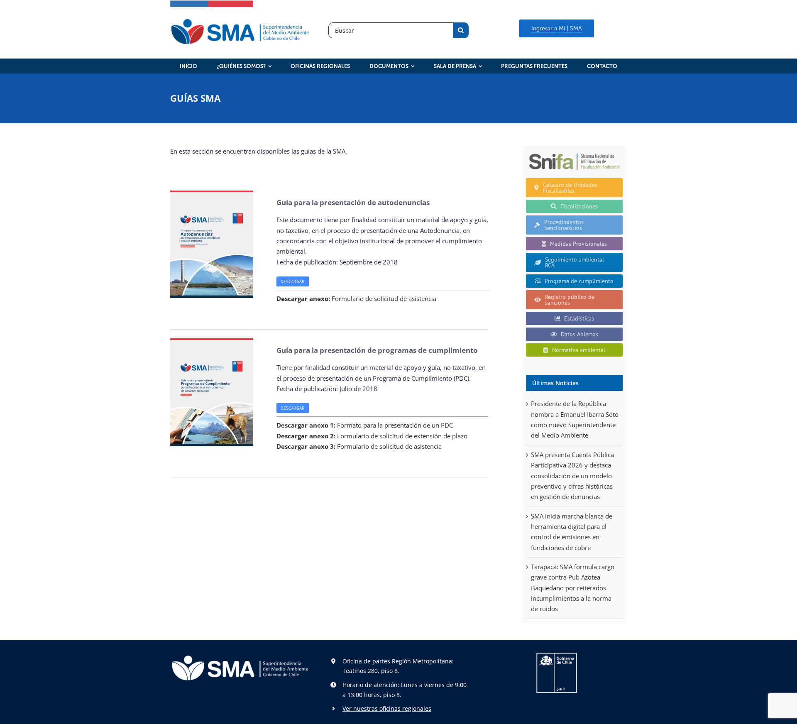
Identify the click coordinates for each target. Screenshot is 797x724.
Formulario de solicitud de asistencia (356, 298)
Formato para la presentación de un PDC (364, 425)
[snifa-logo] (574, 153)
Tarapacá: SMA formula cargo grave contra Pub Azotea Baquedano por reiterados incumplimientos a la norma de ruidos (572, 588)
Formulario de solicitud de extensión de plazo (371, 436)
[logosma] (240, 20)
